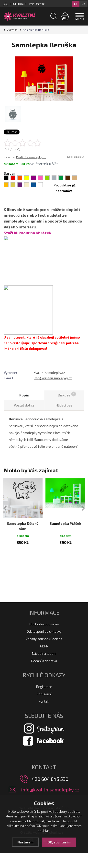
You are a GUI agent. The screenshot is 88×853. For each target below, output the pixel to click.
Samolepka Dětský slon (22, 526)
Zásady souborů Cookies (44, 639)
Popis (24, 395)
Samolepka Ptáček (65, 523)
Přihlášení (44, 694)
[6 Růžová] (40, 177)
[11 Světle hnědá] (74, 177)
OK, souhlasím (59, 842)
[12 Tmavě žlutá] (6, 184)
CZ (75, 3)
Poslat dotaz (24, 405)
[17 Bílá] (40, 184)
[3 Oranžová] (19, 177)
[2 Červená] (13, 177)
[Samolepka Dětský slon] (23, 498)
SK (83, 3)
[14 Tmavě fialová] (19, 184)
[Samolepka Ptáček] (65, 498)
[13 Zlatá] (13, 184)
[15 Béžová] (26, 184)
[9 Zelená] (60, 177)
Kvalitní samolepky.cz (31, 157)
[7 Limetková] (47, 177)
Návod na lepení (44, 654)
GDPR (44, 646)
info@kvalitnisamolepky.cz (53, 378)
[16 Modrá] (33, 184)
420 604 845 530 (50, 779)
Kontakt (44, 701)
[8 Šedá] (54, 177)
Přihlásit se (37, 3)
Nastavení (25, 842)
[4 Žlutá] (26, 177)
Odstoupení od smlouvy (44, 631)
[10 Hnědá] (67, 177)
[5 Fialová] (33, 177)
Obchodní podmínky (44, 624)
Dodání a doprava (44, 661)
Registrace (44, 687)
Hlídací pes (64, 405)
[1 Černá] (6, 177)
